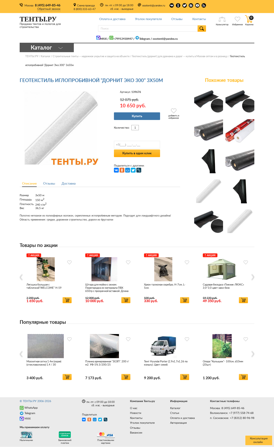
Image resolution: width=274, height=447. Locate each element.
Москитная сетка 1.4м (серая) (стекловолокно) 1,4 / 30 (43, 363)
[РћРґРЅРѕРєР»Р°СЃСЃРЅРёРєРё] (122, 170)
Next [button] (252, 277)
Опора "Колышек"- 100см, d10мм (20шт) (223, 363)
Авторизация (178, 423)
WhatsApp (31, 407)
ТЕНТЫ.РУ (31, 56)
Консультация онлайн (259, 440)
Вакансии (136, 432)
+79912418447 (123, 39)
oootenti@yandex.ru (153, 5)
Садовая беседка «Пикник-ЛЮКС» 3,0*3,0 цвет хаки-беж (223, 286)
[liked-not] (69, 262)
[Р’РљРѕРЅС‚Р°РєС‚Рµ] (116, 170)
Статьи (174, 413)
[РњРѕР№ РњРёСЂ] (127, 170)
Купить (137, 116)
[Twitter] (133, 170)
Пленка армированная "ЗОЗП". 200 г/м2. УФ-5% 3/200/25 (107, 363)
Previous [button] (21, 277)
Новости (135, 413)
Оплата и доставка (112, 19)
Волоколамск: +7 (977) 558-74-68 (232, 413)
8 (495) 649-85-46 (47, 5)
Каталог (175, 408)
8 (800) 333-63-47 (85, 9)
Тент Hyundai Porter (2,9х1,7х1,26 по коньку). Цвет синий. (166, 363)
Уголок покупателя (148, 19)
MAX (103, 39)
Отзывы (177, 19)
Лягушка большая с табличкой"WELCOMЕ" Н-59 (44, 286)
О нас (133, 408)
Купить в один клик (137, 153)
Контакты (199, 19)
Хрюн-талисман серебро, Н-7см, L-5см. (164, 286)
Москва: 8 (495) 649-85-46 (227, 408)
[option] (49, 277)
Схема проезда (86, 5)
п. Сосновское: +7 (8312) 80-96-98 (232, 418)
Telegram (144, 39)
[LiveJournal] (138, 170)
